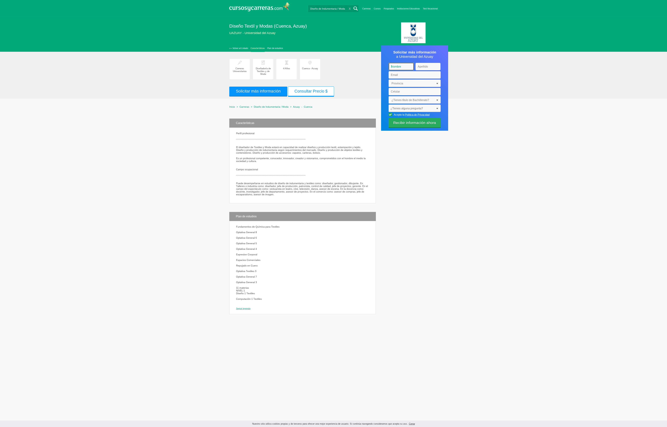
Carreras (366, 9)
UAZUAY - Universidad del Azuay (252, 33)
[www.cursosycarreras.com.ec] (259, 8)
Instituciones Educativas (408, 9)
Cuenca (308, 106)
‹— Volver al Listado (238, 48)
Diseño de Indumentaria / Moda (271, 106)
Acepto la (412, 114)
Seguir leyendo (243, 308)
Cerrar (412, 423)
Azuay (296, 106)
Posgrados (389, 9)
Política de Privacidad (417, 114)
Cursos (377, 9)
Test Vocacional (430, 9)
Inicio (232, 106)
